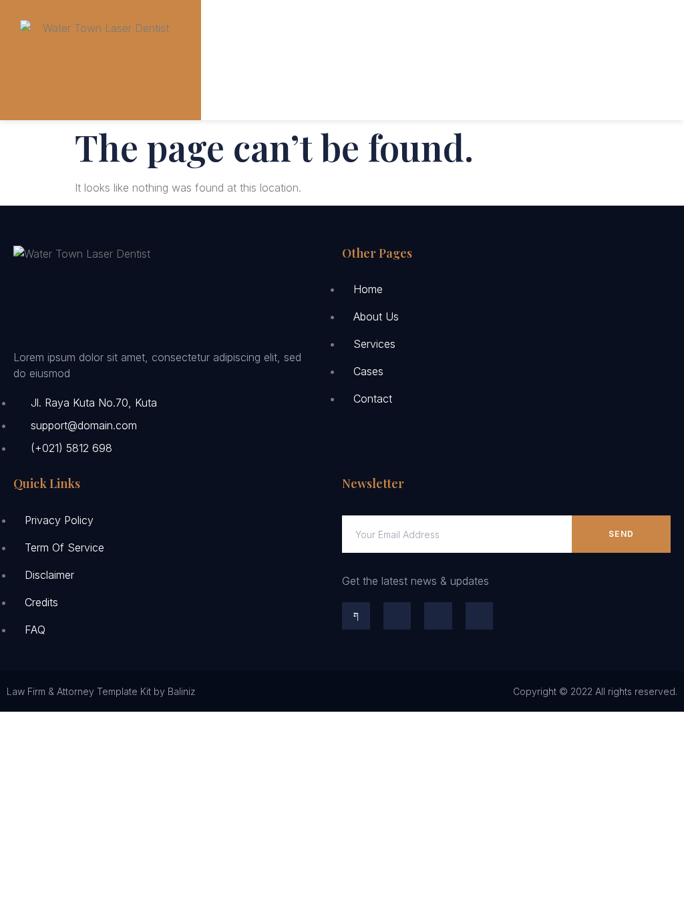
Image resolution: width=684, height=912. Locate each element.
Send (621, 534)
